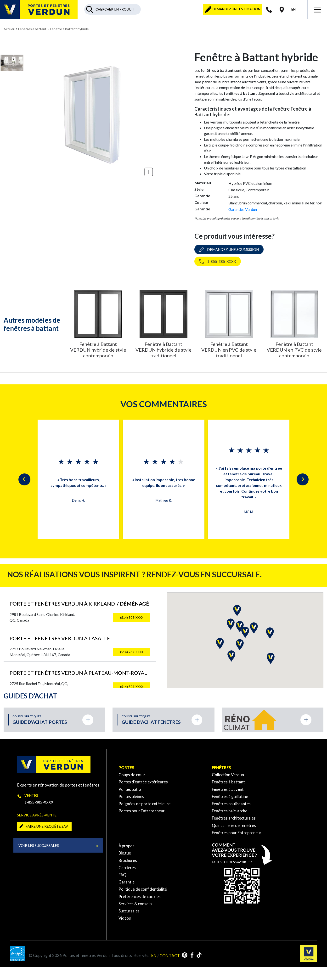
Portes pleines (131, 796)
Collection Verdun (228, 774)
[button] (220, 643)
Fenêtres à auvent (228, 789)
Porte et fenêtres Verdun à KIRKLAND (79, 604)
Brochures (127, 860)
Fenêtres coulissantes (231, 803)
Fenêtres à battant (32, 29)
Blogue (124, 852)
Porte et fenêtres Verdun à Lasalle (60, 638)
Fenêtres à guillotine (230, 796)
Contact (169, 955)
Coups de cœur (131, 774)
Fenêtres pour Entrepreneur (236, 832)
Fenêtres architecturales (234, 818)
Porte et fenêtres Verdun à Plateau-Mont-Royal (78, 673)
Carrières (127, 867)
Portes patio (129, 789)
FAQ (122, 874)
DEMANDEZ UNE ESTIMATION (236, 9)
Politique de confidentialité (142, 889)
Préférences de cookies (139, 896)
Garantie (126, 881)
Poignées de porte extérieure (144, 803)
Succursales (129, 910)
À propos (126, 845)
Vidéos (124, 918)
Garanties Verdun (242, 209)
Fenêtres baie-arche (229, 810)
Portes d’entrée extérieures (143, 781)
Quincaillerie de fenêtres (234, 825)
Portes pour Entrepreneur (141, 810)
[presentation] (24, 479)
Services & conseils (135, 903)
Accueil (9, 29)
